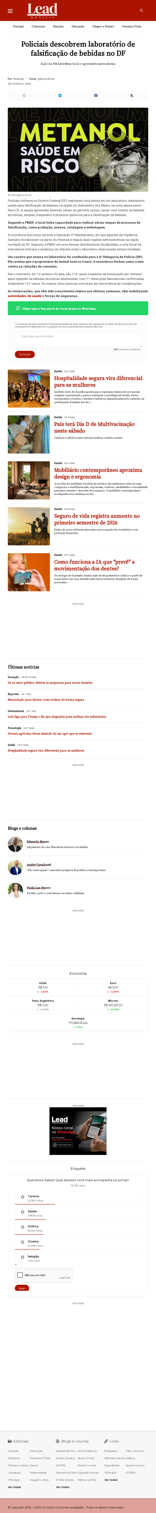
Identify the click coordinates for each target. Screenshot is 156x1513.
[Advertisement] (82, 629)
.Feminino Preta (131, 26)
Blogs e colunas (22, 828)
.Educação (77, 26)
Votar (22, 1288)
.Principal (18, 26)
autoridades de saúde (24, 296)
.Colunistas (38, 26)
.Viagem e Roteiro (103, 26)
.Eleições (58, 26)
